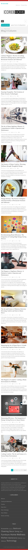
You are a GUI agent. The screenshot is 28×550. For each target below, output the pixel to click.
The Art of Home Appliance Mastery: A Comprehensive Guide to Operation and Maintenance (12, 128)
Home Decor (3, 507)
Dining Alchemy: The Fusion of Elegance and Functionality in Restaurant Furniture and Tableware (13, 200)
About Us (18, 5)
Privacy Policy (24, 5)
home (2, 28)
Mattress (20, 538)
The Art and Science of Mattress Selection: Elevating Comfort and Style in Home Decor (13, 311)
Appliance (11, 528)
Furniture (3, 504)
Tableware (3, 541)
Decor (11, 531)
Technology (11, 540)
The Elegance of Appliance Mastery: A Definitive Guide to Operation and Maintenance (12, 273)
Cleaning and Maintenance (6, 501)
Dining (17, 531)
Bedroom (3, 498)
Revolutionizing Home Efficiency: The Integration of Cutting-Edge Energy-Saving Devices (13, 236)
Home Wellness (4, 512)
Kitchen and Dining (5, 515)
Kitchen (4, 537)
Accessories (4, 529)
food (21, 531)
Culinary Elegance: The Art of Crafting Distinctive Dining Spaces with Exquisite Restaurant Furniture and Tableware (13, 57)
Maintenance (12, 538)
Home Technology (5, 510)
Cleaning (5, 531)
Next (25, 470)
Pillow (24, 538)
